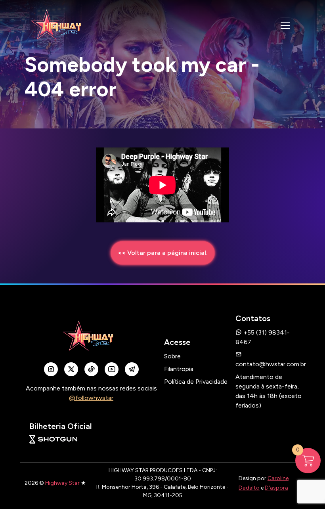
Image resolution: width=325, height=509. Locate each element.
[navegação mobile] (285, 25)
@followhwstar (91, 398)
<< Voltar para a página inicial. (163, 252)
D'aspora (276, 487)
